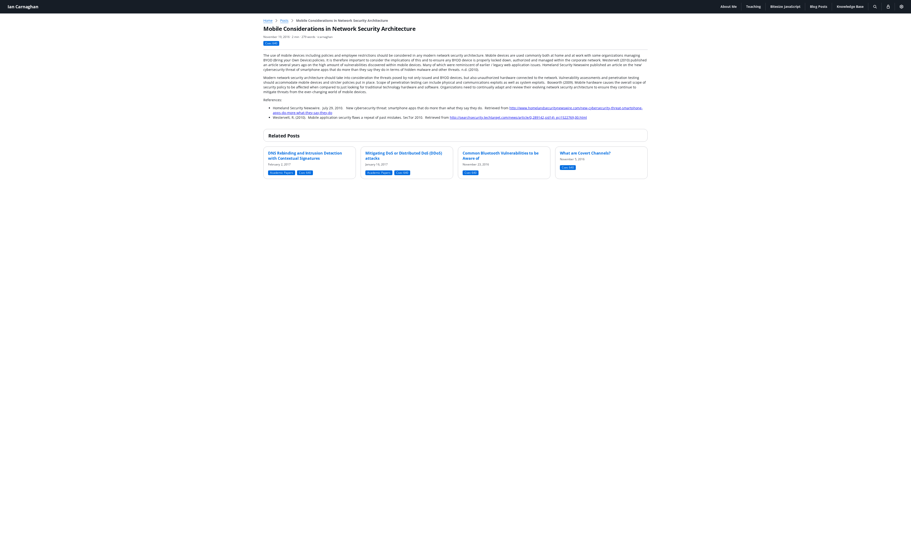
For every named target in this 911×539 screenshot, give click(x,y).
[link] (342, 20)
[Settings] (901, 6)
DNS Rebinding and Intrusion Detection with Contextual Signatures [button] (305, 156)
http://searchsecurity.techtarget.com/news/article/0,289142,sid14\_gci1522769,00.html (518, 117)
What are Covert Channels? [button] (585, 153)
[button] (728, 6)
